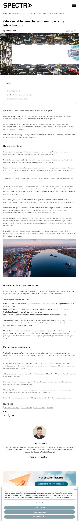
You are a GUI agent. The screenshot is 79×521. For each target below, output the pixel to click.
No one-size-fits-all (13, 91)
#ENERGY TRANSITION (11, 407)
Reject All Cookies (39, 512)
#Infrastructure (39, 407)
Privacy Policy (39, 502)
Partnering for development (17, 99)
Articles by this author (39, 457)
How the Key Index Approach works (19, 95)
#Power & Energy (26, 407)
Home (5, 13)
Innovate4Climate (14, 116)
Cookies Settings (40, 507)
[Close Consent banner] (75, 488)
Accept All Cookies (39, 517)
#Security (50, 407)
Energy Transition (15, 13)
